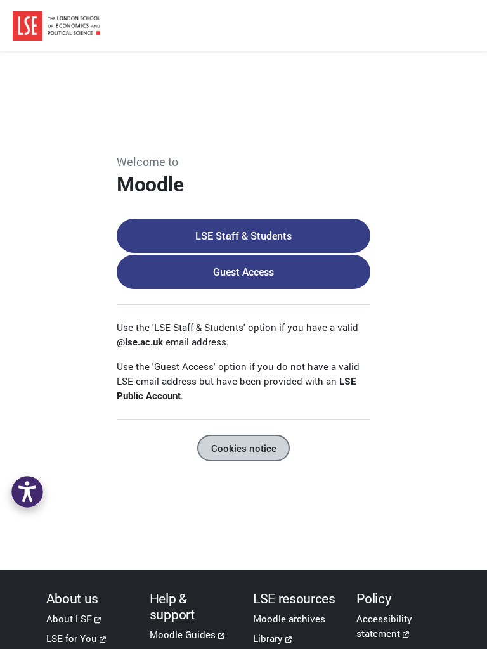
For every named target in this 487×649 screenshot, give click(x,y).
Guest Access (243, 271)
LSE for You (71, 638)
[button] (27, 492)
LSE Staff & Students (243, 235)
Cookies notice (243, 448)
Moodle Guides (183, 634)
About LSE (69, 618)
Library (268, 638)
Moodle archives (289, 618)
